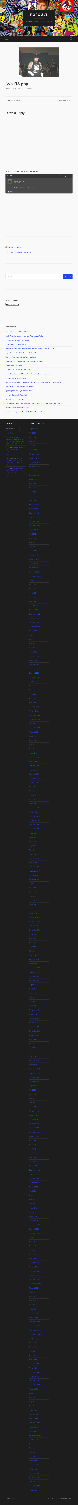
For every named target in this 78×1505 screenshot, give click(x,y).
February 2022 (34, 656)
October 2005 (34, 1482)
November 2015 (34, 972)
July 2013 (32, 1090)
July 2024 (32, 534)
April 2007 (32, 1406)
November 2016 (34, 921)
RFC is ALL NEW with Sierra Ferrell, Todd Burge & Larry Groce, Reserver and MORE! (34, 403)
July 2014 (32, 1039)
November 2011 (34, 1174)
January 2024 (33, 559)
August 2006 (33, 1439)
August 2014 (33, 1035)
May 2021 (32, 694)
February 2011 (34, 1212)
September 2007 (35, 1385)
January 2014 (33, 1065)
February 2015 (34, 1010)
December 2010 (34, 1220)
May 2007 (32, 1402)
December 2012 (34, 1119)
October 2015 (34, 976)
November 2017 (34, 871)
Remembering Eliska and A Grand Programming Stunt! (24, 361)
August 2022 (33, 631)
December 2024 (34, 513)
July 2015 (32, 989)
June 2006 (32, 1448)
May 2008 (32, 1351)
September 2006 (35, 1435)
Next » (66, 100)
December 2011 (34, 1170)
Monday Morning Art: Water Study (17, 407)
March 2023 (33, 601)
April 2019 (32, 799)
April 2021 (32, 698)
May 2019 (32, 795)
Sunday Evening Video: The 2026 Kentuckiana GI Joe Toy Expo (14, 451)
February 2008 (34, 1364)
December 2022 (34, 614)
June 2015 (32, 993)
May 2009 (32, 1300)
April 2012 (32, 1153)
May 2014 (32, 1048)
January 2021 (33, 711)
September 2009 (35, 1284)
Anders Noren (61, 1499)
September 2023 (35, 576)
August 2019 (33, 782)
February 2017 (34, 909)
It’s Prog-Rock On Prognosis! (15, 344)
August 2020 (33, 732)
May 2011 (32, 1199)
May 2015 (32, 997)
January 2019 (33, 812)
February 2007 (34, 1414)
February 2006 (34, 1465)
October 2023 (34, 572)
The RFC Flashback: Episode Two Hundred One (21, 357)
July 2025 (32, 483)
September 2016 (35, 930)
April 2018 (32, 850)
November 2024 (34, 517)
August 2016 (33, 934)
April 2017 (32, 900)
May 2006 (32, 1452)
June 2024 (32, 538)
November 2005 (34, 1477)
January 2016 (33, 963)
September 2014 (35, 1031)
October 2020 (34, 723)
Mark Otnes (9, 437)
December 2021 (34, 664)
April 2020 (32, 749)
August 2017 (33, 883)
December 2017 (34, 867)
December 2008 (34, 1322)
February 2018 (34, 858)
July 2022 (32, 635)
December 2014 (34, 1018)
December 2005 (34, 1473)
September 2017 (35, 879)
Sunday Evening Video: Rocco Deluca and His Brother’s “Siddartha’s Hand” (31, 348)
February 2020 (34, 757)
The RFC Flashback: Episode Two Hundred (20, 386)
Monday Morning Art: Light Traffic (17, 340)
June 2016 (32, 942)
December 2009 (34, 1271)
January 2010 (33, 1267)
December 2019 (34, 766)
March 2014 (33, 1056)
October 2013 (34, 1077)
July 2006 (32, 1444)
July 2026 (32, 433)
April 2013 (32, 1103)
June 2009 (32, 1296)
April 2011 (32, 1204)
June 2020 (32, 740)
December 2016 (34, 917)
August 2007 (33, 1389)
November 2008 (34, 1326)
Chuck (7, 468)
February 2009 (34, 1313)
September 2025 (35, 475)
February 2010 (34, 1263)
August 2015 (33, 985)
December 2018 (34, 816)
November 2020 (34, 719)
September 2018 (35, 829)
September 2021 (35, 677)
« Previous (13, 100)
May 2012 (32, 1149)
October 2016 (34, 926)
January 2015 (33, 1014)
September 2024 (35, 525)
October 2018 (34, 825)
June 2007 (32, 1397)
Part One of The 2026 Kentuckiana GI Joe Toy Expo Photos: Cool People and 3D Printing (14, 440)
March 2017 (33, 905)
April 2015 (32, 1001)
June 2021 (32, 690)
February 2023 (34, 606)
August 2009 (33, 1288)
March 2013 (33, 1107)
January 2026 (33, 458)
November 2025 (34, 466)
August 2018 (33, 833)
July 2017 (32, 888)
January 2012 (33, 1166)
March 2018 (33, 854)
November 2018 (34, 820)
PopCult (39, 15)
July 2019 (32, 787)
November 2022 (34, 618)
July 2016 (32, 938)
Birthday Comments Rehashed (16, 395)
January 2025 (33, 509)
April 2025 (32, 496)
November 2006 (34, 1427)
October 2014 (34, 1027)
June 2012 (32, 1145)
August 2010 (33, 1237)
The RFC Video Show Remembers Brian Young (13, 431)
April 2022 (32, 648)
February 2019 (34, 808)
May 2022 (32, 643)
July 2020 (32, 736)
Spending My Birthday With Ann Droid (18, 391)
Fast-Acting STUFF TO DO (14, 399)
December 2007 (34, 1372)
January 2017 (33, 913)
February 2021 (34, 707)
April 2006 (32, 1456)
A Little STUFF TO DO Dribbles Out (17, 370)
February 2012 (34, 1161)
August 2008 (33, 1338)
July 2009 (32, 1292)
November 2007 (34, 1376)
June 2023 (32, 589)
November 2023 (34, 568)
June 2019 (32, 791)
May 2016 (32, 947)
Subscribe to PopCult (16, 247)
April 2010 (32, 1254)
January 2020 (33, 761)
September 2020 (35, 728)
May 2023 (32, 593)
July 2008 (32, 1343)
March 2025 (33, 500)
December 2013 (34, 1069)
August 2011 (33, 1187)
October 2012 (34, 1128)
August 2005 (33, 1490)
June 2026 (32, 437)
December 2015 (34, 968)
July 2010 (32, 1241)
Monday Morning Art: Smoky (15, 378)
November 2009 (34, 1275)
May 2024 (32, 542)
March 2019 (33, 803)
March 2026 (33, 450)
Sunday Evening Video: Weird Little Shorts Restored (23, 412)
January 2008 (33, 1368)
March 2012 (33, 1157)
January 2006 (33, 1469)
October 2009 (34, 1279)
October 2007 (34, 1380)
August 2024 (33, 530)
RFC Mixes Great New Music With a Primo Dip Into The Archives (28, 374)
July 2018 (32, 837)
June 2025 (32, 488)
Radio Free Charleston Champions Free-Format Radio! (24, 336)
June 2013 (32, 1094)
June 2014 (32, 1043)
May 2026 (32, 441)
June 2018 (32, 841)
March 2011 (33, 1208)
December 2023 (34, 563)
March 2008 (33, 1359)
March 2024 (33, 551)
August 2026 (33, 429)
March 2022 (33, 652)
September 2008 (35, 1334)
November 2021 (34, 669)
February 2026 (34, 454)
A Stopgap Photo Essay (13, 365)
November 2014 (34, 1022)
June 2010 (32, 1246)
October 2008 (34, 1330)
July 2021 (32, 686)
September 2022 (35, 627)
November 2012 (34, 1124)
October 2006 (34, 1431)
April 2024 (32, 546)
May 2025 (32, 492)
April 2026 (32, 445)
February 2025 (34, 504)
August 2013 (33, 1086)
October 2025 (34, 471)
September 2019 (35, 778)
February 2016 (34, 959)
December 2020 (34, 715)
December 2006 (34, 1423)
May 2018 (32, 846)
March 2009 (33, 1309)
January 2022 (33, 660)
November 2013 (34, 1073)
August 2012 (33, 1136)
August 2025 (33, 479)
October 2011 (34, 1178)
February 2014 (34, 1060)
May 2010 (32, 1250)
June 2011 (32, 1195)
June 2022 (32, 639)
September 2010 (35, 1233)
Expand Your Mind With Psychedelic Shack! (20, 353)
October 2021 (34, 673)
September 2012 (35, 1132)
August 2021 (33, 681)
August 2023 (33, 580)
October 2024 (34, 521)
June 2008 (32, 1347)
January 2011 (33, 1216)
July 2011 (32, 1191)
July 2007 (32, 1393)
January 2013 (33, 1115)
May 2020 (32, 744)
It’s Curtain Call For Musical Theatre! (18, 252)
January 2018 (33, 862)
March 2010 (33, 1258)
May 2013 (32, 1098)
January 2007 (33, 1418)
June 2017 (32, 892)
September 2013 (35, 1081)
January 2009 (33, 1317)
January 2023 (33, 610)
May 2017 (32, 896)
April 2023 (32, 597)
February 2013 (34, 1111)
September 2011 (35, 1183)
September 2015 (35, 980)
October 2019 (34, 774)
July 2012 (32, 1140)
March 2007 (33, 1410)
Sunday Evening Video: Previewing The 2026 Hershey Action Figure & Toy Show (33, 382)
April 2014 (32, 1052)
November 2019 (34, 770)
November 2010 (34, 1225)
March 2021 (33, 702)
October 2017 (34, 875)
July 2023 (32, 584)
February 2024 (34, 555)
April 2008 (32, 1355)
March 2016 (33, 955)
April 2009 (32, 1305)
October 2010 (34, 1229)
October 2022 (34, 622)
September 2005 (35, 1486)
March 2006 (33, 1460)
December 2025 (34, 462)
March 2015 (33, 1006)
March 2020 (33, 753)
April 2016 (32, 951)
